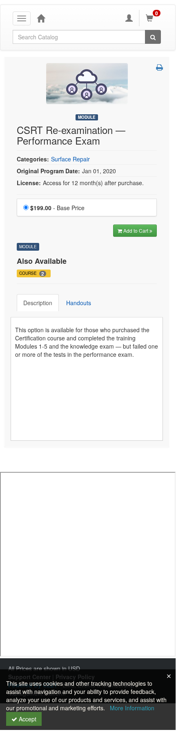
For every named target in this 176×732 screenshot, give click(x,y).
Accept (26, 719)
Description (37, 303)
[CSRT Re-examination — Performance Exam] (87, 83)
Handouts (78, 303)
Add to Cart (136, 230)
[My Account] (129, 18)
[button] (159, 67)
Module (87, 117)
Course (31, 273)
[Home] (41, 18)
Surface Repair (70, 159)
